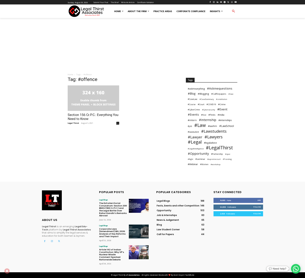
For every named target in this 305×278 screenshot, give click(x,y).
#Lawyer (195, 137)
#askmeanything (196, 88)
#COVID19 (211, 104)
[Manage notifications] (7, 271)
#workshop (215, 164)
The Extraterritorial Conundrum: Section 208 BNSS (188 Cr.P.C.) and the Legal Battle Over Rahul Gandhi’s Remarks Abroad (113, 209)
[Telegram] (225, 2)
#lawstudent (193, 132)
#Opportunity (198, 153)
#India (221, 114)
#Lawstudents (214, 131)
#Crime (222, 104)
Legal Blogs (103, 200)
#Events (193, 114)
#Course (192, 104)
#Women (204, 164)
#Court (201, 104)
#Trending (227, 159)
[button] (233, 11)
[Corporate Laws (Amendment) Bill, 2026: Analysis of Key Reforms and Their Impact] (139, 231)
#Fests (211, 114)
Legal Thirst (73, 123)
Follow (257, 207)
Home (70, 74)
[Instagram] (214, 2)
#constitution (221, 99)
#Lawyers (213, 137)
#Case (230, 94)
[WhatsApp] (232, 2)
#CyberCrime (194, 109)
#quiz (227, 154)
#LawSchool (226, 126)
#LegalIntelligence (196, 148)
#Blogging (203, 93)
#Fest (203, 115)
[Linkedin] (217, 2)
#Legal (195, 142)
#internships (225, 120)
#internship (207, 120)
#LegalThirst (219, 147)
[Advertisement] (152, 46)
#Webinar (193, 164)
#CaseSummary (207, 99)
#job (190, 126)
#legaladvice (210, 142)
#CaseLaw (192, 99)
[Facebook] (210, 2)
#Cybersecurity (208, 109)
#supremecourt (214, 159)
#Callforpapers (218, 93)
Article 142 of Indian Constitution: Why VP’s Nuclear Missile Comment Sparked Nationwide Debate (111, 254)
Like (259, 200)
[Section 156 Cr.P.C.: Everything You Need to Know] (93, 98)
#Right (190, 159)
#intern (192, 120)
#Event (222, 109)
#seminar (200, 159)
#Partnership (217, 154)
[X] (228, 2)
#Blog (192, 93)
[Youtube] (235, 2)
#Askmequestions (219, 88)
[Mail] (221, 2)
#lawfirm (212, 126)
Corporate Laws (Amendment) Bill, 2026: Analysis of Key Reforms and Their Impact (112, 232)
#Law (200, 125)
